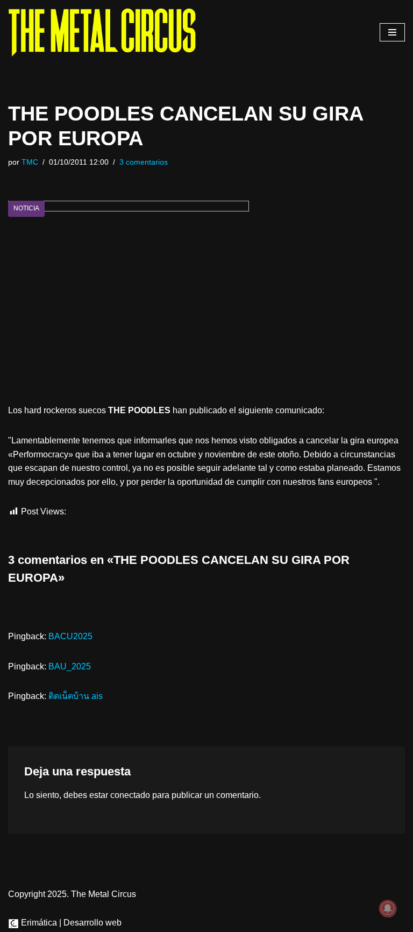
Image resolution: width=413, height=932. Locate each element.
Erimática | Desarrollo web (70, 922)
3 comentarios (143, 162)
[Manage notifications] (387, 908)
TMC (30, 162)
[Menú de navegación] (392, 32)
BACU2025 (70, 636)
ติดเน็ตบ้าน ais (75, 696)
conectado (130, 795)
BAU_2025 (69, 666)
